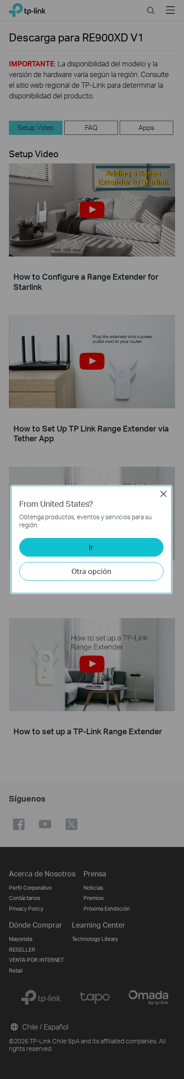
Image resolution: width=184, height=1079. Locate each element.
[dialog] (92, 539)
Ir (91, 547)
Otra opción (91, 571)
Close (163, 493)
